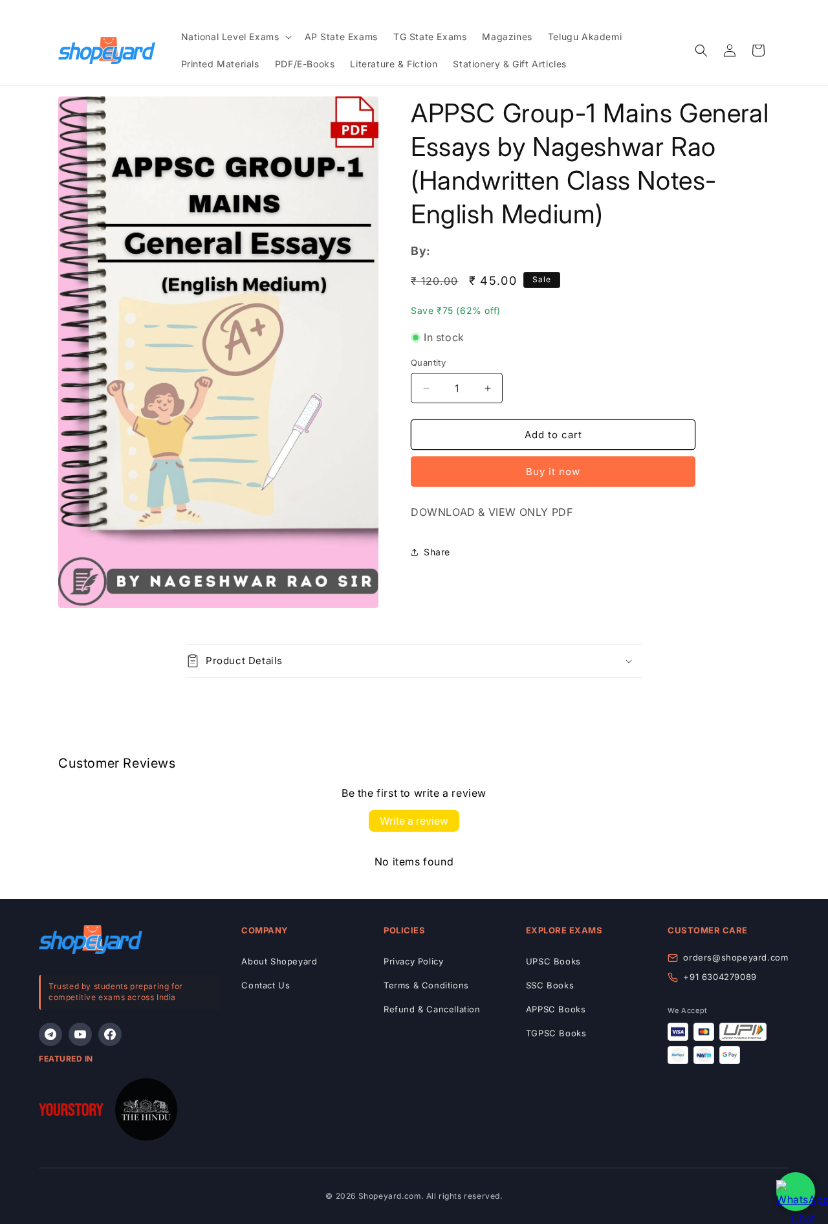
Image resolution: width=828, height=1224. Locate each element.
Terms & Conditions (426, 985)
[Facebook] (110, 1034)
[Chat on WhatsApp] (795, 1191)
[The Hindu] (146, 1112)
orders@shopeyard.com (735, 957)
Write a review (414, 820)
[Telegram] (50, 1034)
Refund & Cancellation (432, 1009)
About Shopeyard (279, 961)
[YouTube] (80, 1034)
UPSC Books (553, 961)
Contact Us (265, 985)
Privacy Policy (413, 961)
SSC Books (550, 985)
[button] (235, 36)
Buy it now (553, 471)
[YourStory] (71, 1112)
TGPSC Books (556, 1033)
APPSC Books (556, 1009)
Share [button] (437, 551)
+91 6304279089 (719, 977)
